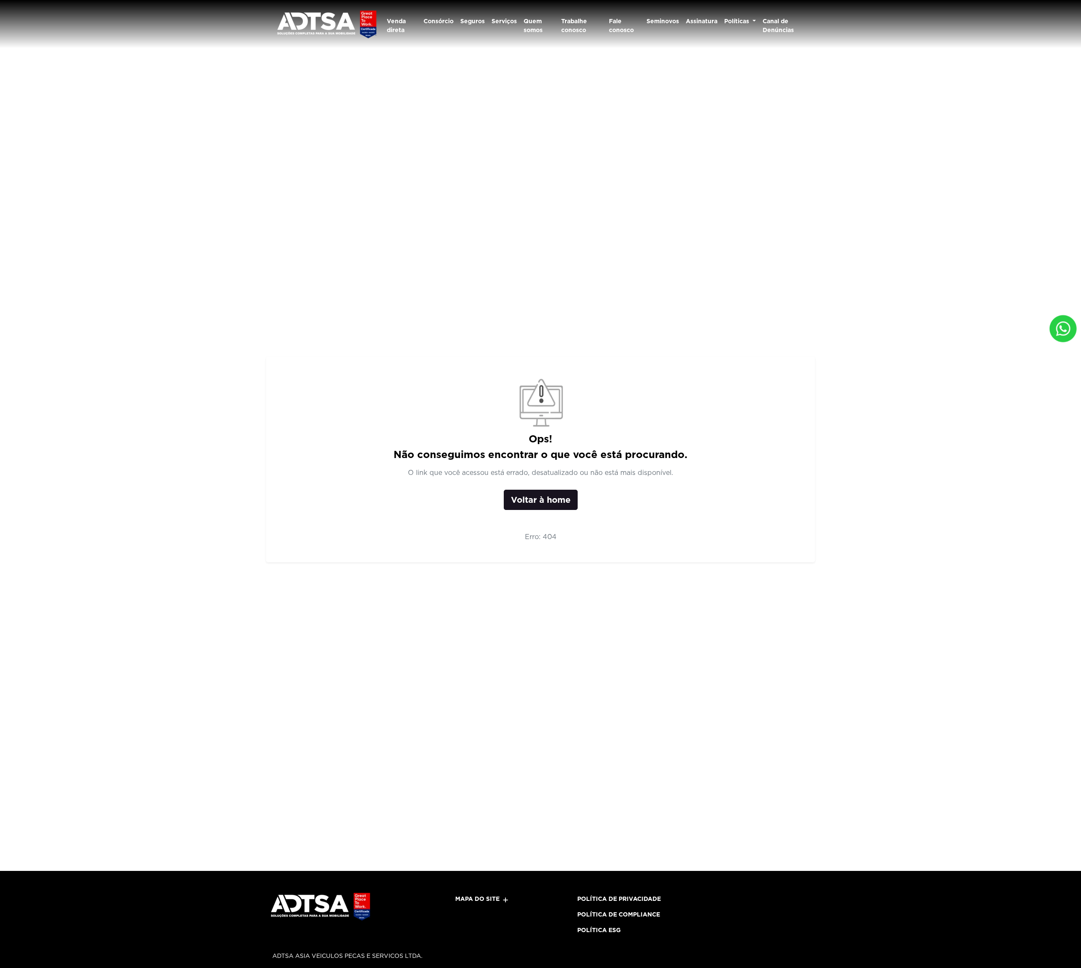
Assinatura (701, 21)
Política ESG (599, 930)
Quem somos (533, 25)
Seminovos (662, 21)
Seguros (472, 21)
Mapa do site (477, 898)
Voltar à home (540, 500)
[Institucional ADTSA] (326, 24)
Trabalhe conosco (574, 25)
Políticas (737, 21)
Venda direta (396, 25)
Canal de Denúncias (778, 25)
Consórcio (439, 21)
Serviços (504, 21)
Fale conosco (621, 25)
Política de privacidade (619, 898)
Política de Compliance (618, 914)
